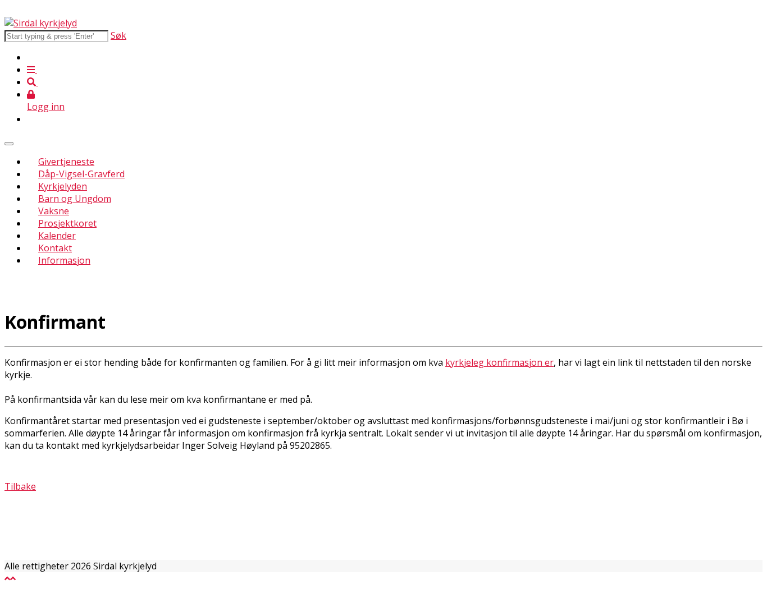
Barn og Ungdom (74, 198)
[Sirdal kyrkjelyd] (40, 23)
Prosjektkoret (67, 223)
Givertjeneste (66, 161)
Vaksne (53, 211)
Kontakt (55, 248)
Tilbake (20, 486)
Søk (118, 35)
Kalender (57, 235)
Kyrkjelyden (62, 186)
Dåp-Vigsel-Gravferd (81, 174)
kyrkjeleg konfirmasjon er (499, 362)
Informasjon (64, 260)
